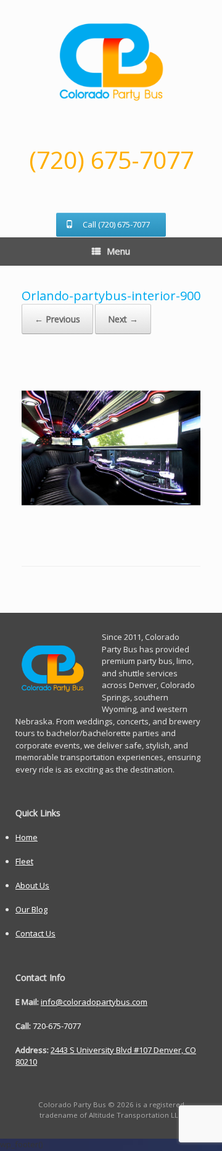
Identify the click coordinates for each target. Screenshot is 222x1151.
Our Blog (31, 909)
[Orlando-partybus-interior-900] (111, 534)
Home (26, 837)
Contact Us (35, 933)
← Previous (57, 319)
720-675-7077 (57, 1025)
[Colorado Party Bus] (111, 61)
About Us (32, 885)
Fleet (24, 861)
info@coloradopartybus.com (94, 1001)
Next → (123, 319)
